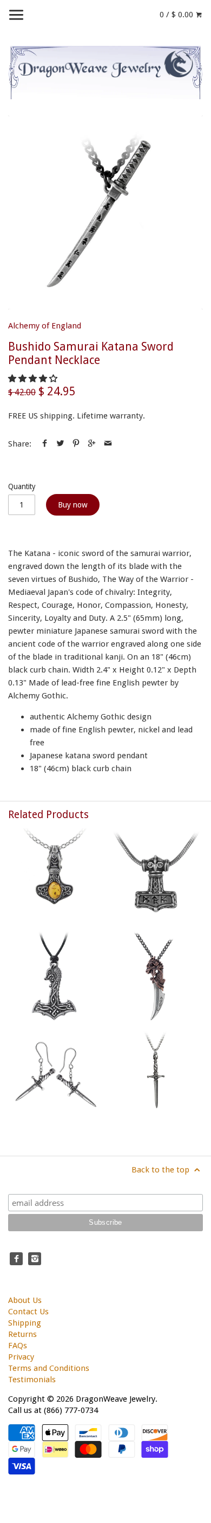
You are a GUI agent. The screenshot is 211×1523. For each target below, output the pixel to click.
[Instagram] (34, 1258)
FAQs (17, 1345)
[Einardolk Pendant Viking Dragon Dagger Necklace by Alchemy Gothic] (156, 976)
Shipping (24, 1323)
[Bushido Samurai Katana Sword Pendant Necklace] (105, 212)
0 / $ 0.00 (177, 14)
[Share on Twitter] (60, 444)
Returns (22, 1334)
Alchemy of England (44, 326)
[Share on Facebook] (44, 444)
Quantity (22, 486)
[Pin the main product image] (76, 444)
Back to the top (161, 1170)
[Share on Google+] (92, 444)
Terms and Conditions (48, 1368)
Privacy (21, 1357)
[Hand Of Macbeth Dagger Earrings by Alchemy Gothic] (55, 1076)
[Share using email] (108, 444)
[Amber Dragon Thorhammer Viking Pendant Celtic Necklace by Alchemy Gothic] (55, 875)
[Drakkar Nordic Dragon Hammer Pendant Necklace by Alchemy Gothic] (55, 976)
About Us (25, 1300)
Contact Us (28, 1311)
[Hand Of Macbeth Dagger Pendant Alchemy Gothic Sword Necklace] (156, 1076)
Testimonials (32, 1379)
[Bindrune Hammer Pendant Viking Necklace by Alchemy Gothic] (156, 875)
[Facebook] (16, 1258)
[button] (34, 378)
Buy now (73, 504)
